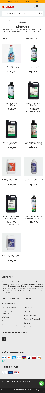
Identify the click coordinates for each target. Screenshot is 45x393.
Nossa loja (27, 311)
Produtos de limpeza (9, 307)
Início (7, 21)
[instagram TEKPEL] (4, 339)
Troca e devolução (30, 315)
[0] (35, 7)
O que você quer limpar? (20, 21)
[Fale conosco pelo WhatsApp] (41, 383)
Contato (27, 323)
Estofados (35, 21)
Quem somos (29, 307)
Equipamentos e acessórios (8, 312)
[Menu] (41, 7)
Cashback (27, 327)
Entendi (40, 390)
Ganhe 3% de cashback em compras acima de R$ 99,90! (22, 1)
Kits (3, 321)
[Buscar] (40, 13)
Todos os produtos (8, 303)
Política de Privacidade (32, 319)
